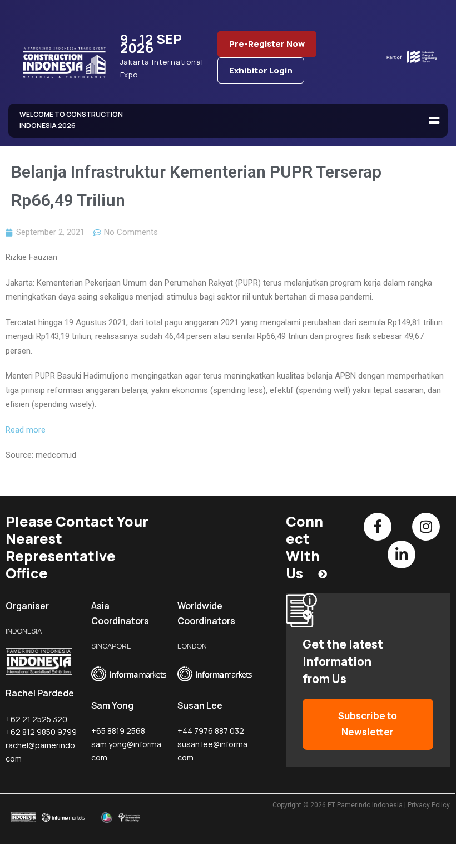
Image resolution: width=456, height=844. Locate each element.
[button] (433, 120)
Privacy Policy (429, 805)
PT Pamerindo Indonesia (365, 805)
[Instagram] (426, 527)
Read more (26, 430)
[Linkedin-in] (401, 554)
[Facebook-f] (377, 527)
